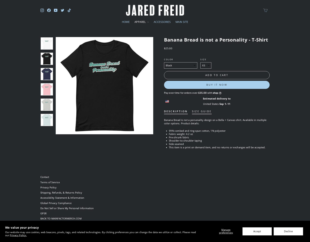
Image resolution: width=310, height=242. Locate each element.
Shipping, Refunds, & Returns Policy (61, 192)
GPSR (43, 213)
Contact (44, 177)
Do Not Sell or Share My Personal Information (67, 208)
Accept (257, 231)
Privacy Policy (48, 187)
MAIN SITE (182, 22)
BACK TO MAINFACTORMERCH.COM (61, 218)
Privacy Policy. (18, 235)
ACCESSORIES (162, 22)
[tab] (176, 112)
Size (203, 59)
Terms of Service (50, 182)
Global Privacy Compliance (56, 203)
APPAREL (140, 22)
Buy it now (216, 84)
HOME (126, 22)
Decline (288, 231)
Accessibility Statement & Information (62, 197)
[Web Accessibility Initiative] (1, 238)
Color (168, 59)
